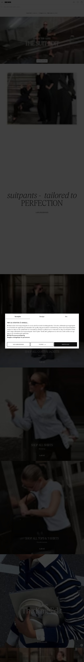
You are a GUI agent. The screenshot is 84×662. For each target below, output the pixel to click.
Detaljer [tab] (42, 316)
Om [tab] (66, 316)
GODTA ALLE (65, 344)
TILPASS (41, 344)
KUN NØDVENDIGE (18, 344)
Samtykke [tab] (18, 316)
